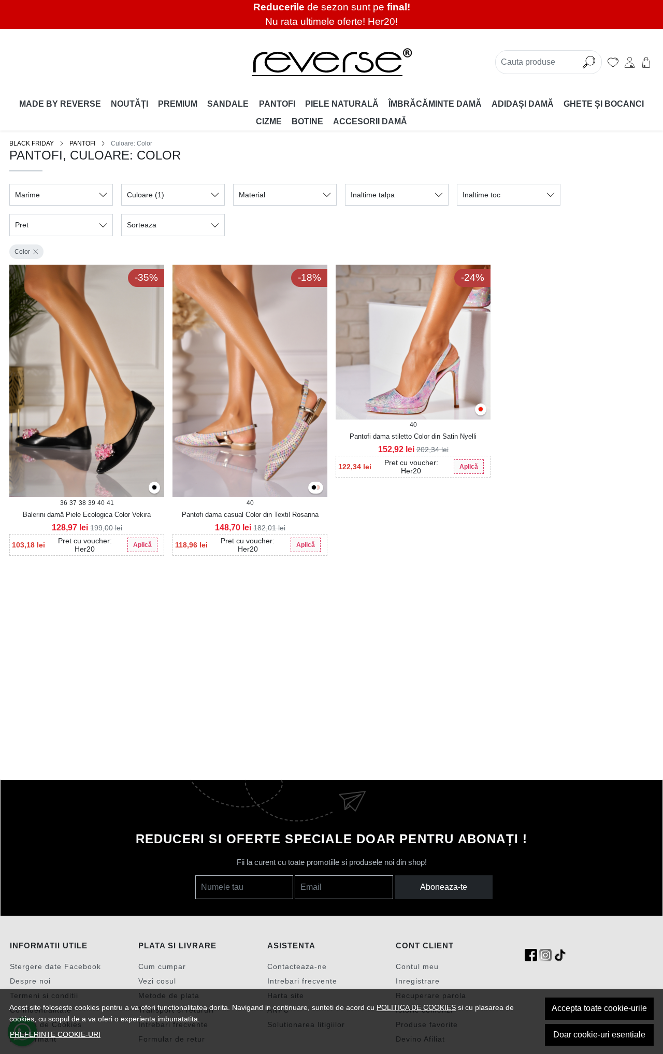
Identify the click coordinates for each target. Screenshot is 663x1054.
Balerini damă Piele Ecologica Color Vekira (87, 514)
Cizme (269, 121)
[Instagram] (545, 955)
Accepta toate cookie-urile (599, 1008)
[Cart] (646, 62)
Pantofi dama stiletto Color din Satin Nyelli (413, 436)
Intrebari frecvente (302, 981)
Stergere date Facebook (55, 966)
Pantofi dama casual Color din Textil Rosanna (250, 514)
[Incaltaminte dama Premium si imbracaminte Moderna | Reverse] (331, 62)
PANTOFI (82, 143)
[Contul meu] (629, 62)
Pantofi (277, 103)
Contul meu (417, 966)
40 (101, 503)
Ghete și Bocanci (604, 103)
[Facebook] (531, 955)
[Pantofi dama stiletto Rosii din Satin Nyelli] (480, 410)
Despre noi (30, 981)
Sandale (228, 103)
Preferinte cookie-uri (55, 1034)
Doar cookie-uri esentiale (599, 1034)
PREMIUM (177, 103)
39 (91, 503)
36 (63, 503)
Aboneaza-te (443, 887)
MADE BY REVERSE (60, 103)
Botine (307, 121)
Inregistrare (418, 981)
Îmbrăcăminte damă (435, 103)
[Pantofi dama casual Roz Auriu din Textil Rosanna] (317, 488)
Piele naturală (342, 103)
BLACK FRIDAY (31, 143)
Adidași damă (523, 103)
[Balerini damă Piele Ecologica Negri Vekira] (154, 488)
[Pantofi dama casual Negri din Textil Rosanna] (313, 488)
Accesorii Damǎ (370, 121)
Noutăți (129, 103)
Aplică (142, 544)
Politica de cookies (416, 1007)
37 (73, 503)
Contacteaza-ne (297, 966)
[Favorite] (613, 62)
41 (110, 503)
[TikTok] (560, 955)
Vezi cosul (157, 981)
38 (82, 503)
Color (22, 251)
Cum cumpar (162, 966)
